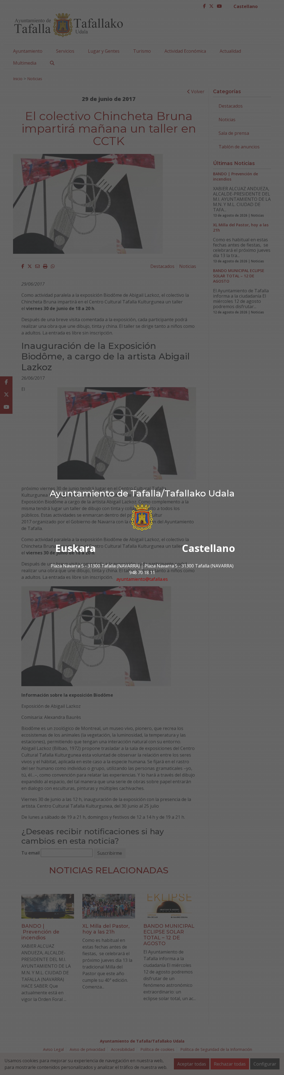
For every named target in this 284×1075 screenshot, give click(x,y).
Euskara (75, 548)
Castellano (208, 548)
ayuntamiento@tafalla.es (142, 579)
